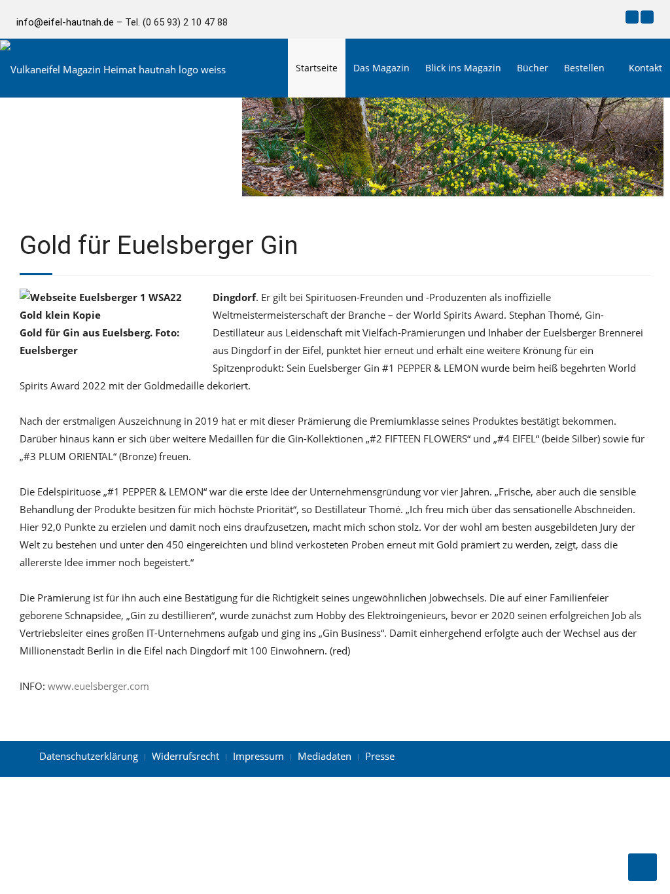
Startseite (317, 68)
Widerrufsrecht (185, 755)
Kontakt (645, 68)
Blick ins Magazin (463, 68)
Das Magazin (381, 68)
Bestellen (584, 68)
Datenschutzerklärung (88, 755)
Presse (380, 755)
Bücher (532, 68)
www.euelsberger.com (98, 685)
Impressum (258, 755)
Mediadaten (324, 755)
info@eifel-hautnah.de (65, 22)
